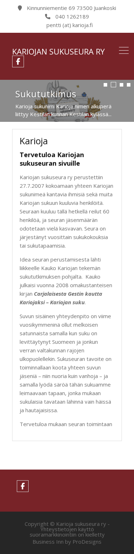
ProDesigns (87, 541)
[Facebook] (18, 61)
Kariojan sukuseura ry (58, 51)
